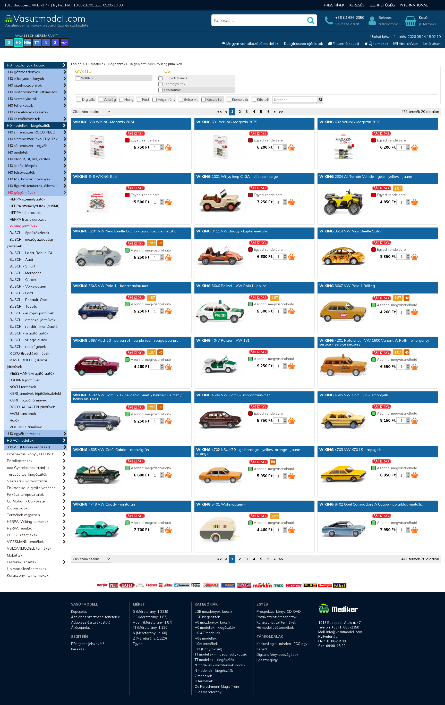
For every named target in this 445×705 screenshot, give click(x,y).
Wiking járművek (23, 226)
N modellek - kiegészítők (214, 670)
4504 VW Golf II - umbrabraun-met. (233, 395)
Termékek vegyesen (23, 515)
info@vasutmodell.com (344, 632)
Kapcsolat (79, 611)
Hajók (14, 420)
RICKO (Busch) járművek (29, 353)
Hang (129, 99)
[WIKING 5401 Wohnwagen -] (220, 530)
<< (219, 111)
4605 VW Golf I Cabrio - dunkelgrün (111, 449)
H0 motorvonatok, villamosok (32, 92)
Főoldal (76, 64)
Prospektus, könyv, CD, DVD (30, 454)
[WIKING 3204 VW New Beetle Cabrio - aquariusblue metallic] (97, 256)
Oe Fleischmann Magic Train (217, 686)
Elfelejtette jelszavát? (87, 644)
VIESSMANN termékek (25, 541)
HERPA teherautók (25, 212)
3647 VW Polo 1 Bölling (347, 285)
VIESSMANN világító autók (32, 373)
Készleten (215, 99)
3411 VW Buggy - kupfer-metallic (232, 231)
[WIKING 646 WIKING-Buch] (97, 202)
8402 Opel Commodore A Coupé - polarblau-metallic (371, 504)
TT (36, 42)
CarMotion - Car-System (27, 501)
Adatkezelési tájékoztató (90, 622)
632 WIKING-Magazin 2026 (349, 122)
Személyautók (174, 84)
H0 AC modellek (20, 440)
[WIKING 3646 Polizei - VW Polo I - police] (220, 311)
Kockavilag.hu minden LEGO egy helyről (281, 646)
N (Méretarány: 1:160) (150, 633)
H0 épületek (18, 152)
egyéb (64, 42)
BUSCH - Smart (22, 266)
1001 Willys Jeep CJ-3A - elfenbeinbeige (237, 176)
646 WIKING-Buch (95, 176)
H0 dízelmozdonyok (25, 85)
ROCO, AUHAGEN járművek (32, 407)
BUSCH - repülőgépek (28, 346)
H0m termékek (206, 644)
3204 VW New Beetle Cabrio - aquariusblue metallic (124, 231)
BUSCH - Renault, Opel (29, 299)
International (414, 5)
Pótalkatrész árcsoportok (276, 617)
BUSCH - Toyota (23, 306)
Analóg (110, 99)
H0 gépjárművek (21, 192)
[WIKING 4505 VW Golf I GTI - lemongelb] (343, 420)
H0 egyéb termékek (24, 433)
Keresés (357, 5)
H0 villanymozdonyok (26, 78)
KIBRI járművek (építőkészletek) (35, 393)
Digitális (89, 99)
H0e (27, 42)
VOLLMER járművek (26, 427)
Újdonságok (17, 508)
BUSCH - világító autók (29, 333)
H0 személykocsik (23, 98)
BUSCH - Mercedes (25, 273)
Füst (145, 99)
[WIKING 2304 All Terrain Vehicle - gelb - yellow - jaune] (343, 202)
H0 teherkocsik (20, 105)
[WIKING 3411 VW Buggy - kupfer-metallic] (220, 256)
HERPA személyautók (27, 199)
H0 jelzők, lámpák (22, 165)
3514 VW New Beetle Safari (350, 231)
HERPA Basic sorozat (28, 219)
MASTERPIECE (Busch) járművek (27, 363)
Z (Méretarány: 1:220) (150, 638)
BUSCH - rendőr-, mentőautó (34, 326)
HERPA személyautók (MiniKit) (34, 206)
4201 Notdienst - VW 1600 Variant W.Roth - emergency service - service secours (374, 342)
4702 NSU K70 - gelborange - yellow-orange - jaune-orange (249, 451)
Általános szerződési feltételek (95, 617)
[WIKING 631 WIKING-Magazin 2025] (220, 147)
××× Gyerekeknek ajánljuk (28, 467)
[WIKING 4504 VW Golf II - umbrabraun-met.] (220, 420)
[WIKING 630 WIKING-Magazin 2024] (97, 147)
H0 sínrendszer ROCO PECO (31, 132)
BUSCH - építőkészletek (29, 232)
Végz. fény (166, 99)
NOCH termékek (23, 386)
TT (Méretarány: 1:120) (150, 627)
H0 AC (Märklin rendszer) (29, 447)
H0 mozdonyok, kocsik (26, 65)
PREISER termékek (22, 535)
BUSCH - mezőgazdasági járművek (30, 242)
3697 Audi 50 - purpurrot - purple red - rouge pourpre (125, 340)
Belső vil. (191, 99)
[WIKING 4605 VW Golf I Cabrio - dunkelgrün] (97, 475)
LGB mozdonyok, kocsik (213, 611)
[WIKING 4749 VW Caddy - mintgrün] (97, 530)
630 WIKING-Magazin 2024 (103, 122)
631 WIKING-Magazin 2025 (226, 122)
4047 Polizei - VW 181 (223, 340)
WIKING (87, 78)
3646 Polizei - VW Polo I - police (231, 285)
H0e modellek (206, 638)
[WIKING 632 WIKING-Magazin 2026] (343, 147)
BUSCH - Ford (21, 293)
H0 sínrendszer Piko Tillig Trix (32, 139)
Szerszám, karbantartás (27, 481)
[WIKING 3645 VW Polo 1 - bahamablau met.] (97, 311)
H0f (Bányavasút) (208, 649)
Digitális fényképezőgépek (277, 654)
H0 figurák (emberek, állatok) (32, 185)
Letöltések (432, 43)
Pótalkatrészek (19, 460)
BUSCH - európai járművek (32, 313)
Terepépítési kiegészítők (27, 474)
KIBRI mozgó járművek (28, 400)
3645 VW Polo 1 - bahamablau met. (111, 285)
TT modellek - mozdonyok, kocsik (221, 654)
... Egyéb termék (175, 78)
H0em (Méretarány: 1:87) (152, 622)
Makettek (14, 555)
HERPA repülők (19, 528)
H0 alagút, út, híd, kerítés (29, 159)
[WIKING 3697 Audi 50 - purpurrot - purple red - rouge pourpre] (97, 366)
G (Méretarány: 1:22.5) (150, 611)
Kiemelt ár (240, 99)
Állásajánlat (80, 627)
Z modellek (203, 676)
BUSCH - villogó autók (28, 340)
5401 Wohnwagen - (221, 504)
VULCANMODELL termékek (29, 548)
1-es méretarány (208, 692)
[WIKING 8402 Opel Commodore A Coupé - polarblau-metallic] (343, 530)
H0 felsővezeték (21, 172)
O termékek (204, 681)
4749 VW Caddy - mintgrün (104, 504)
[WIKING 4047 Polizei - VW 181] (220, 366)
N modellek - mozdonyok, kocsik (220, 665)
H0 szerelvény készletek (28, 112)
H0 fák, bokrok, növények (29, 179)
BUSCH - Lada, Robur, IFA (31, 252)
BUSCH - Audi (21, 259)
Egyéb (138, 644)
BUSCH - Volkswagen (28, 286)
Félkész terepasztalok (25, 494)
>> (281, 111)
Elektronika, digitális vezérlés (31, 487)
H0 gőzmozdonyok (24, 72)
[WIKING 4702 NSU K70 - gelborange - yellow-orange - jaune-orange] (220, 475)
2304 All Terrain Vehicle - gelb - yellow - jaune (365, 176)
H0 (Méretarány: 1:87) (150, 617)
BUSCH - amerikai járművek (32, 319)
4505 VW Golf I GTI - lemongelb (353, 395)
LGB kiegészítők (207, 617)
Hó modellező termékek (26, 568)
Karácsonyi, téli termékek (27, 575)
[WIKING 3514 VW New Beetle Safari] (343, 256)
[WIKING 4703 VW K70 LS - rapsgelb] (343, 475)
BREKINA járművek (25, 380)
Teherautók (172, 90)
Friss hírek (334, 5)
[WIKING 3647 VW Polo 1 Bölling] (343, 311)
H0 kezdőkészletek (24, 118)
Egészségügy (267, 660)
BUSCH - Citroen (23, 279)
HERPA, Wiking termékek (27, 521)
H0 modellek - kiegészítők (28, 125)
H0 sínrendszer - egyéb (27, 145)
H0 (18, 42)
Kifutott (263, 99)
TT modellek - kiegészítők (214, 660)
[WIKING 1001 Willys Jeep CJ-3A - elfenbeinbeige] (220, 202)
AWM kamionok (23, 413)
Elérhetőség (382, 5)
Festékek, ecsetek (21, 562)
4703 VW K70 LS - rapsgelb (350, 449)
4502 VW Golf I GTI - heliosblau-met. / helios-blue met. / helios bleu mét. (127, 397)
